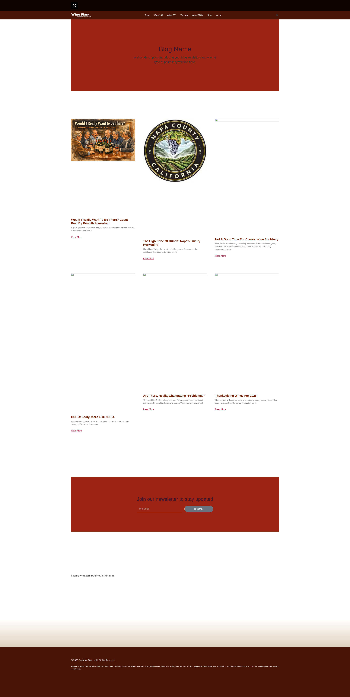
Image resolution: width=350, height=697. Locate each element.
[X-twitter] (74, 5)
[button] (277, 15)
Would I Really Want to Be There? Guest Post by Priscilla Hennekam (99, 221)
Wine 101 (158, 15)
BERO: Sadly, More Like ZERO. (93, 417)
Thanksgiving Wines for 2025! (236, 395)
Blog (147, 15)
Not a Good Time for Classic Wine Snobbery (246, 239)
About (219, 15)
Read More (76, 237)
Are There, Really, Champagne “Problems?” (174, 395)
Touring (184, 15)
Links (209, 15)
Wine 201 (171, 15)
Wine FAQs (197, 15)
